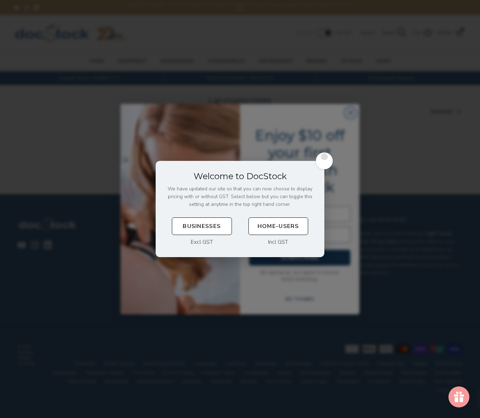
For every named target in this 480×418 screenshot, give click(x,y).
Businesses (202, 226)
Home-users (278, 226)
